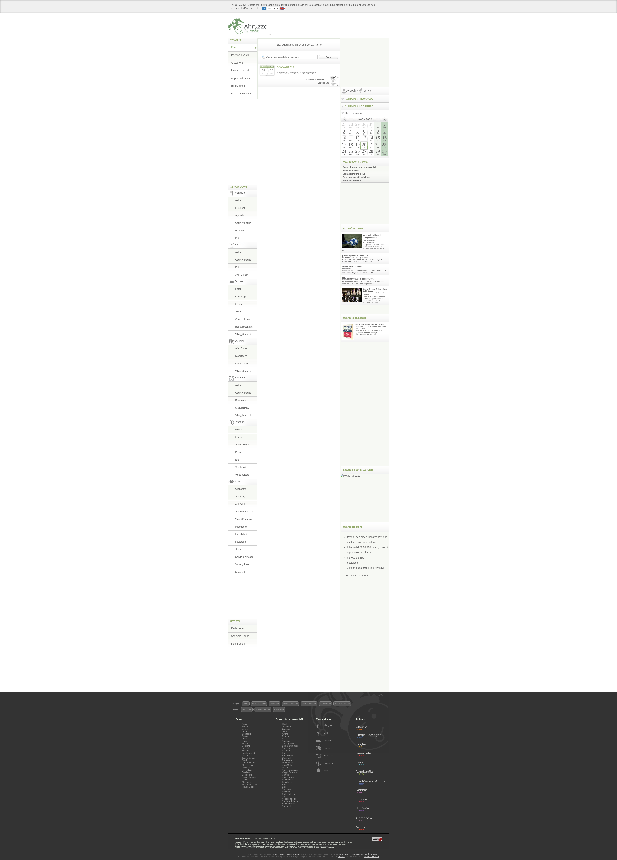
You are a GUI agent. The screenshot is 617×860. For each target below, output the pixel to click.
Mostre (245, 743)
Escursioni (247, 775)
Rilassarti (328, 755)
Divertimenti (241, 363)
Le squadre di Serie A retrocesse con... (372, 236)
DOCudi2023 (286, 67)
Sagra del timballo (352, 180)
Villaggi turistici (243, 334)
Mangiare (328, 725)
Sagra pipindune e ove (354, 174)
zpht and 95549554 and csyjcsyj (365, 568)
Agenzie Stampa (244, 511)
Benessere (241, 400)
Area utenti (237, 62)
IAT (283, 738)
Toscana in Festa (370, 810)
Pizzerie (239, 230)
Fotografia (240, 541)
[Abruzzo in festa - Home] (249, 26)
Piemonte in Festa (370, 755)
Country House (243, 223)
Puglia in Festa (370, 746)
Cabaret (245, 736)
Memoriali (246, 782)
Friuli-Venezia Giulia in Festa (370, 782)
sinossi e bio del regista (352, 267)
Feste (244, 731)
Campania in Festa (370, 819)
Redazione (237, 628)
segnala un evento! (323, 846)
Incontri (245, 748)
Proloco (239, 452)
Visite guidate (242, 474)
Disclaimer (354, 854)
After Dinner (241, 274)
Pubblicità (365, 854)
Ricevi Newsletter (241, 93)
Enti (237, 459)
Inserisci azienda (240, 70)
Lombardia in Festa (370, 773)
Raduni (245, 779)
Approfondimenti (240, 78)
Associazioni (242, 444)
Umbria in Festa (370, 801)
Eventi (234, 47)
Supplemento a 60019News (286, 854)
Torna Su (378, 695)
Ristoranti (240, 207)
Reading (246, 772)
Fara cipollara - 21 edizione (356, 177)
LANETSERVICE (371, 857)
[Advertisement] (365, 58)
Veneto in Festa (370, 791)
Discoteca (246, 755)
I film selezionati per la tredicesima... (357, 278)
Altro (326, 770)
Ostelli (238, 304)
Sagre (244, 724)
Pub (237, 238)
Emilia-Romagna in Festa (370, 736)
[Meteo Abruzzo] (350, 475)
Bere (326, 733)
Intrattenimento (249, 753)
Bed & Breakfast (243, 326)
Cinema (245, 729)
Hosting (341, 857)
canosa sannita (355, 557)
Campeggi (240, 296)
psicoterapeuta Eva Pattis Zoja (355, 256)
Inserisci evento (240, 55)
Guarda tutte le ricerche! (354, 575)
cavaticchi (352, 562)
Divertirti (328, 748)
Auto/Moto (240, 504)
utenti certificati (249, 848)
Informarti (328, 763)
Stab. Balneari (242, 407)
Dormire (327, 740)
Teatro (245, 726)
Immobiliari (241, 534)
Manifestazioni (248, 765)
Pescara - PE (322, 80)
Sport (238, 549)
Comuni (239, 437)
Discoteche (241, 356)
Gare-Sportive (248, 763)
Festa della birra (351, 170)
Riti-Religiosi (248, 770)
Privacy (374, 854)
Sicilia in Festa (370, 828)
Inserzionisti (238, 643)
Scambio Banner (240, 636)
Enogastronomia (249, 777)
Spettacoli (240, 467)
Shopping (240, 496)
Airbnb (238, 200)
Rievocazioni (248, 787)
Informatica (241, 526)
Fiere (244, 738)
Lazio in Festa (370, 764)
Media (238, 429)
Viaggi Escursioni (244, 519)
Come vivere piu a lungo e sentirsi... (370, 324)
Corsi (244, 760)
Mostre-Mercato (249, 784)
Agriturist (240, 215)
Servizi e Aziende (244, 556)
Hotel (238, 289)
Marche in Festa (370, 727)
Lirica (244, 741)
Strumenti (240, 572)
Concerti (246, 746)
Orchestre (240, 489)
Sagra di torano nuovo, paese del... (360, 167)
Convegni (246, 767)
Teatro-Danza (248, 758)
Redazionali (238, 85)
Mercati (245, 750)
